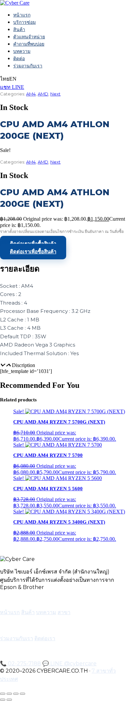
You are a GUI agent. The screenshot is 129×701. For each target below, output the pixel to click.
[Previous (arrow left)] (2, 700)
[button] (64, 365)
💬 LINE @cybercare (69, 663)
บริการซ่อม (24, 22)
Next (55, 93)
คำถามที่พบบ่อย (28, 44)
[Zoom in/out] (2, 694)
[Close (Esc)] (22, 694)
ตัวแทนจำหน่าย (29, 37)
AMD (43, 93)
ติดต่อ (19, 58)
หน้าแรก (21, 15)
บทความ (21, 51)
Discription (23, 365)
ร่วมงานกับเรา (27, 66)
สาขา (64, 612)
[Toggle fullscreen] (9, 694)
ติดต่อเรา (44, 638)
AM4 (31, 93)
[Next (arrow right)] (9, 700)
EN (13, 79)
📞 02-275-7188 (20, 663)
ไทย (4, 79)
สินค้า (19, 29)
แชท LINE (12, 87)
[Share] (16, 694)
